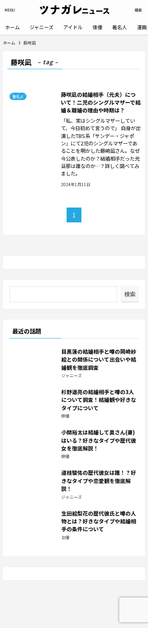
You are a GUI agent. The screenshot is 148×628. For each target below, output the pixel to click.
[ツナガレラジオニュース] (74, 10)
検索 (130, 294)
